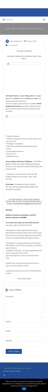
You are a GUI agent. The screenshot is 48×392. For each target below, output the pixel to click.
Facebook (4, 375)
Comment (9, 296)
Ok (24, 389)
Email (8, 331)
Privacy (17, 371)
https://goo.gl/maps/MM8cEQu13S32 (19, 225)
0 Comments (13, 45)
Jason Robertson (16, 41)
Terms (12, 371)
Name (8, 321)
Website (9, 340)
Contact (6, 371)
